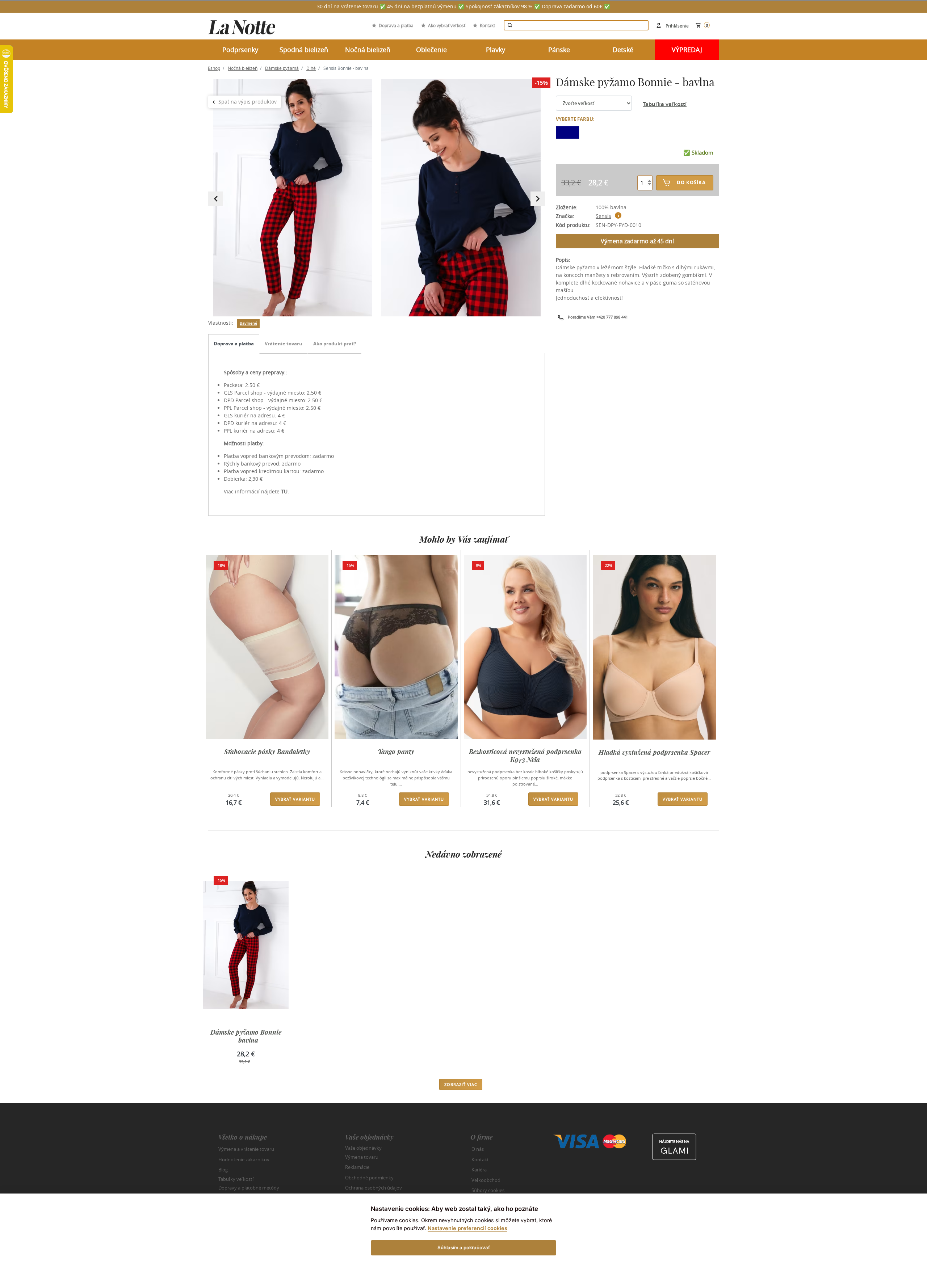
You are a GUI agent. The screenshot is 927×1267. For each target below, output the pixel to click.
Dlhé (311, 68)
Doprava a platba (396, 25)
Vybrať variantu (295, 799)
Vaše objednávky (363, 1148)
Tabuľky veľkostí (235, 1178)
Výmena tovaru (361, 1157)
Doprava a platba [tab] (234, 343)
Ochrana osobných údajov (373, 1187)
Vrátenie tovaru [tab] (283, 343)
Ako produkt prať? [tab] (334, 343)
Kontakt (487, 25)
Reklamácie (357, 1167)
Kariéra (479, 1169)
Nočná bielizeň (242, 68)
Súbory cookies (487, 1190)
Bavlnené (248, 323)
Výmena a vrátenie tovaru (246, 1149)
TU (284, 491)
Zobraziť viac (460, 1084)
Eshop (214, 68)
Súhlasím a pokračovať (463, 1247)
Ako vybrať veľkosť (446, 25)
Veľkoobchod (485, 1180)
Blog (223, 1169)
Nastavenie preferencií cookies (467, 1228)
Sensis (603, 215)
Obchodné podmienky (369, 1177)
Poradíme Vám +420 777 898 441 (598, 317)
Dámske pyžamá (282, 68)
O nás (477, 1149)
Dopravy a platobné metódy (248, 1187)
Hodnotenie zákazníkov (243, 1159)
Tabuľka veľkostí (665, 104)
